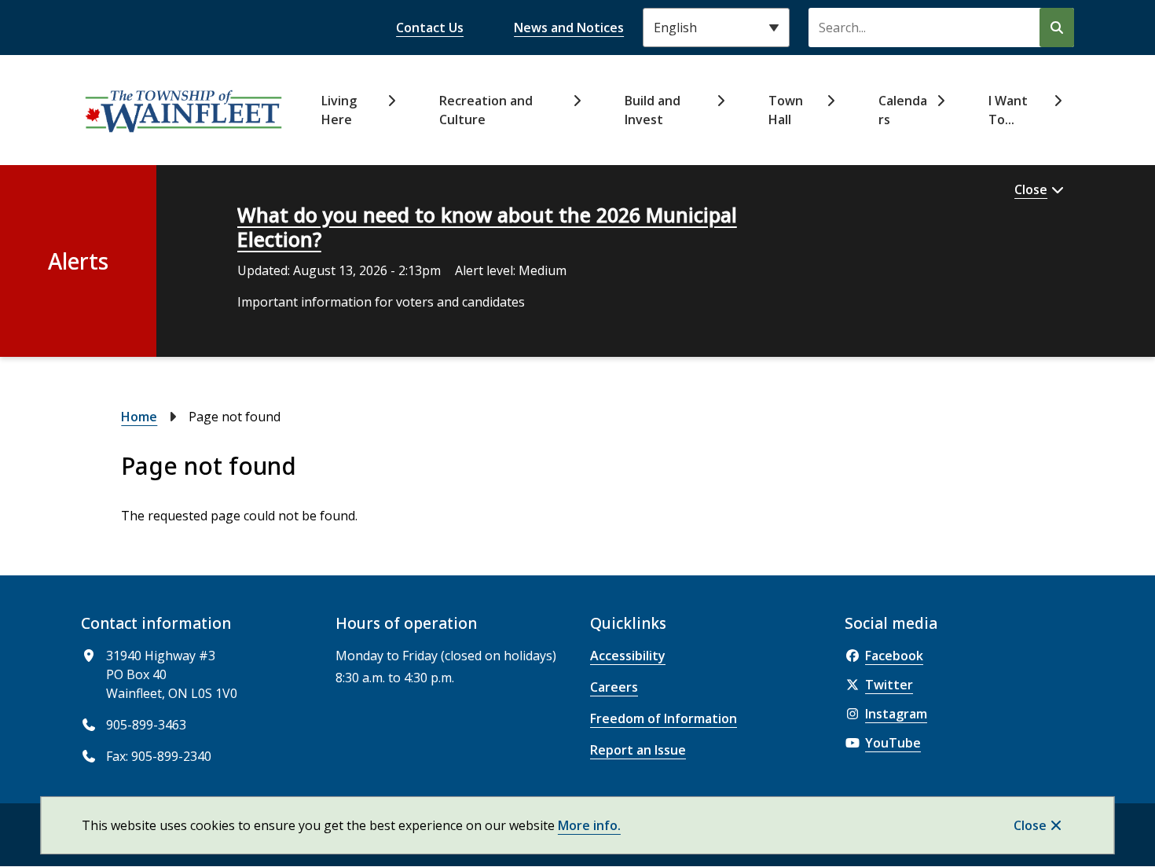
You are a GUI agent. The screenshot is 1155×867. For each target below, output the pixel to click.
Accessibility (628, 655)
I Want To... (1008, 110)
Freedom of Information (663, 718)
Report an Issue (638, 750)
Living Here (339, 110)
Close (1030, 825)
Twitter (889, 684)
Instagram (896, 713)
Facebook (894, 655)
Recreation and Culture (486, 110)
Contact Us (430, 27)
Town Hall (785, 110)
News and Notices (569, 27)
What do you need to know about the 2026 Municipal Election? (487, 226)
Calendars (902, 110)
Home (139, 416)
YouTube (893, 742)
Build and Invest (652, 110)
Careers (614, 687)
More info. (589, 825)
